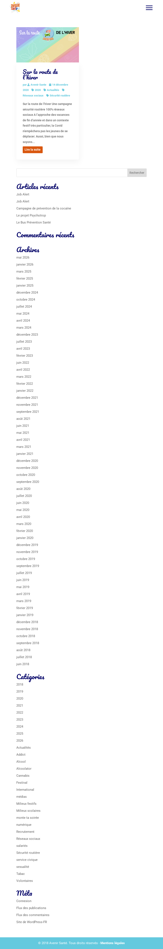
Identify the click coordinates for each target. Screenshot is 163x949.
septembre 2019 (27, 566)
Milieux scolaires (28, 811)
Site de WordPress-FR (31, 922)
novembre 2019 (27, 552)
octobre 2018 (25, 636)
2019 (19, 691)
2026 (19, 741)
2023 (19, 719)
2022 (19, 712)
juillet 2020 (24, 496)
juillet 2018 (24, 657)
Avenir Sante (38, 84)
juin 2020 (22, 503)
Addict (20, 755)
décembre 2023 (27, 335)
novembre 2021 (27, 405)
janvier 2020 (24, 538)
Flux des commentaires (32, 915)
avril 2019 (23, 594)
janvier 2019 (24, 615)
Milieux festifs (26, 804)
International (25, 790)
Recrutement (25, 832)
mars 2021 (23, 447)
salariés (22, 846)
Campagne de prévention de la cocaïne (43, 208)
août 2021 (23, 419)
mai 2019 (22, 587)
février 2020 (24, 531)
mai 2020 (22, 510)
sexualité (22, 867)
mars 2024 (23, 328)
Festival (21, 783)
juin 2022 (22, 363)
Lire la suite (33, 149)
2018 (19, 684)
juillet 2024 (24, 306)
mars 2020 (23, 524)
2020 (38, 90)
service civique (27, 860)
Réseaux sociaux (28, 839)
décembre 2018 (27, 622)
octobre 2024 (25, 299)
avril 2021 (23, 440)
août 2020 (23, 489)
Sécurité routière (60, 95)
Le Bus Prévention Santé (33, 222)
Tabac (20, 874)
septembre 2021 (27, 412)
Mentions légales (112, 943)
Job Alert (22, 194)
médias (21, 797)
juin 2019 (22, 580)
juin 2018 (22, 664)
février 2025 (24, 278)
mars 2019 (23, 601)
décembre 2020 (27, 461)
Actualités (53, 90)
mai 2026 (22, 257)
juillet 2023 (24, 342)
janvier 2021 (24, 454)
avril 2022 (23, 370)
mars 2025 (23, 271)
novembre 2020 (27, 468)
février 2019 (24, 608)
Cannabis (23, 776)
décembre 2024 (27, 292)
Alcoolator (23, 769)
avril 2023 (23, 349)
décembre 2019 (27, 545)
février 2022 (24, 384)
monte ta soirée (27, 818)
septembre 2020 (27, 482)
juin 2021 (22, 426)
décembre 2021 (27, 398)
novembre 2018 (27, 629)
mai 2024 (22, 313)
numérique (23, 825)
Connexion (23, 901)
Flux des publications (31, 908)
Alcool (21, 762)
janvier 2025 (24, 285)
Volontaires (24, 881)
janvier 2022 (24, 391)
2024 (19, 726)
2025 (19, 733)
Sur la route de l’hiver (40, 74)
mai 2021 (22, 433)
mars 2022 (23, 377)
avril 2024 (23, 320)
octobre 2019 (25, 559)
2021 (19, 705)
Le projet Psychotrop (31, 215)
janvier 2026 (24, 264)
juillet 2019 (24, 573)
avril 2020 (23, 517)
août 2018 (23, 650)
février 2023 (24, 356)
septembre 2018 (27, 643)
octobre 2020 (25, 475)
